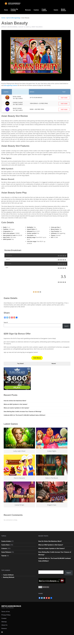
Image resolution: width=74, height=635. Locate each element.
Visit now (64, 97)
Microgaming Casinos (10, 85)
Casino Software (8, 575)
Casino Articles (6, 541)
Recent (54, 363)
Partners (4, 628)
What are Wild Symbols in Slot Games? (15, 404)
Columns (4, 548)
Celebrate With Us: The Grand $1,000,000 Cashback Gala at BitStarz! (24, 415)
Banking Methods (8, 577)
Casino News (5, 545)
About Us (4, 625)
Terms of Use (5, 611)
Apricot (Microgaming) (13, 18)
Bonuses (28, 10)
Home (6, 10)
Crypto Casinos (44, 9)
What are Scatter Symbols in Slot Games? (16, 408)
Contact (3, 618)
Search (6, 322)
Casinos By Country (14, 9)
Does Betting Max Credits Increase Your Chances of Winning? (22, 411)
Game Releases (6, 552)
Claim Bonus (37, 358)
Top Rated (20, 363)
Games (56, 10)
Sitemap (4, 621)
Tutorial (3, 555)
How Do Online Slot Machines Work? (15, 400)
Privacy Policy (5, 615)
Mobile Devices (63, 9)
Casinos (36, 10)
